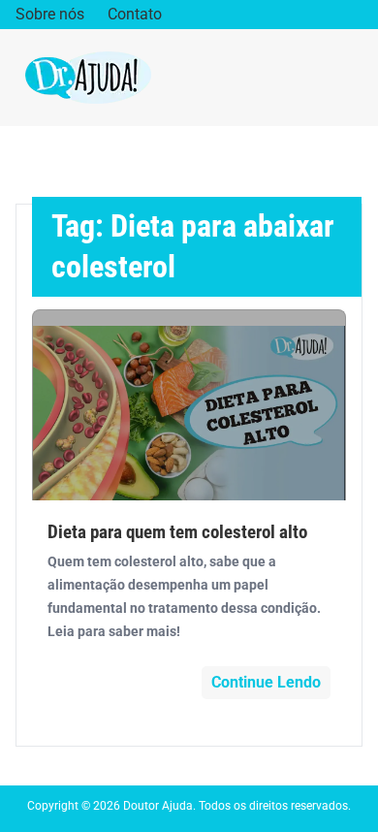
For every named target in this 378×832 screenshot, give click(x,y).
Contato (135, 14)
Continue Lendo (266, 682)
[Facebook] (295, 15)
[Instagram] (325, 15)
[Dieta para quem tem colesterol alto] (189, 404)
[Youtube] (355, 15)
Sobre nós (50, 14)
